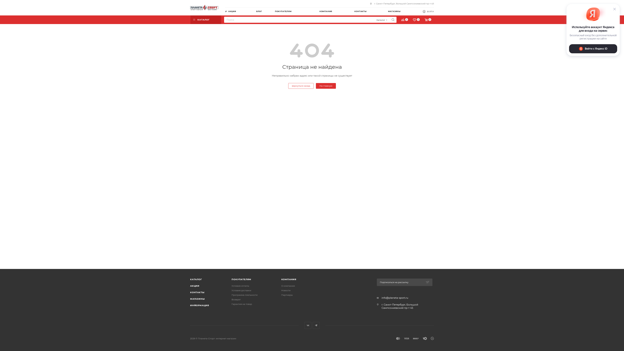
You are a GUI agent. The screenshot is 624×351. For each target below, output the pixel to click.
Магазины (197, 299)
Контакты (197, 292)
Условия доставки (241, 290)
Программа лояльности (245, 295)
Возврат (236, 299)
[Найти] (393, 20)
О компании (288, 286)
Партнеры (287, 295)
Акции (194, 286)
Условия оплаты (240, 286)
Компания (288, 279)
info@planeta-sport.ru (395, 297)
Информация (199, 305)
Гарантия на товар (242, 304)
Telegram (316, 325)
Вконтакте (307, 325)
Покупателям (241, 279)
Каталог (196, 279)
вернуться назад (301, 85)
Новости (286, 290)
